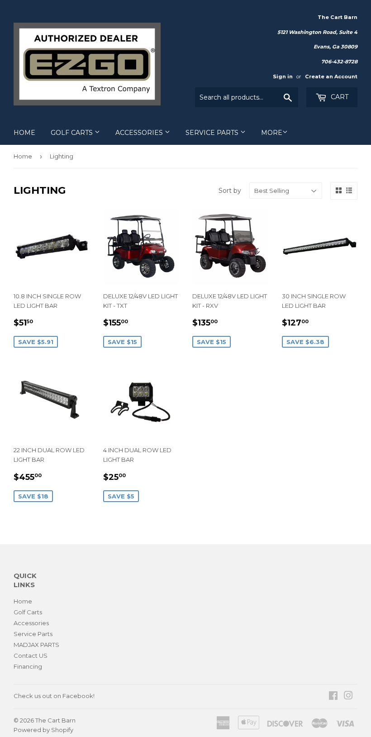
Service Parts (213, 133)
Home (24, 133)
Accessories (140, 133)
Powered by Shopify (43, 729)
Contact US (31, 655)
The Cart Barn (55, 720)
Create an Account (331, 76)
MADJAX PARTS (36, 644)
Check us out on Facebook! (54, 695)
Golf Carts (73, 133)
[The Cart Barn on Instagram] (348, 696)
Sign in (283, 76)
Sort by (230, 191)
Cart (338, 97)
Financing (28, 666)
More (271, 133)
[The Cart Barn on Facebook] (333, 696)
